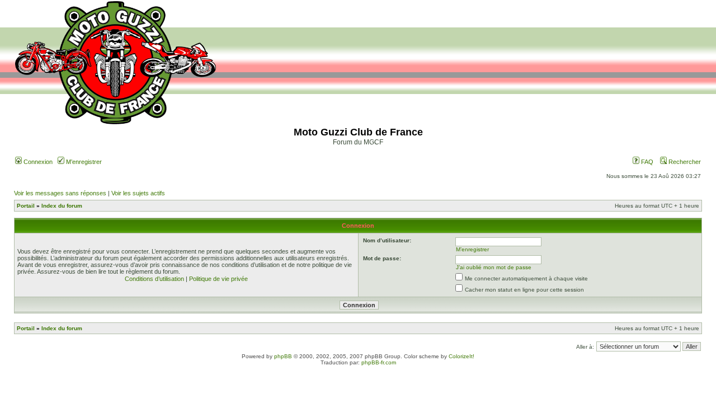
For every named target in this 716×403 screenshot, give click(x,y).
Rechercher (684, 161)
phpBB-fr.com (378, 362)
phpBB (283, 356)
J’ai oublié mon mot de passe (493, 267)
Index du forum (61, 206)
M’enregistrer (83, 161)
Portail (26, 206)
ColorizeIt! (461, 356)
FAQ (646, 161)
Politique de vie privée (218, 278)
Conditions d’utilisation (154, 278)
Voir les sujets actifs (138, 193)
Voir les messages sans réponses (60, 193)
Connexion (37, 161)
